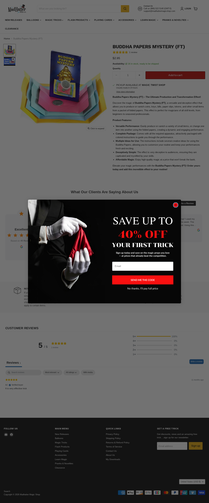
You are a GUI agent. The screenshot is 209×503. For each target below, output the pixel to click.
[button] (142, 279)
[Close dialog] (175, 205)
